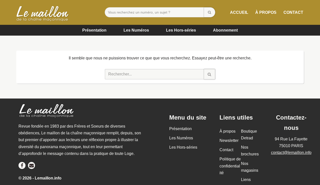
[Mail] (31, 165)
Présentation (94, 30)
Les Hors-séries (181, 30)
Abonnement (225, 30)
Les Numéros (136, 30)
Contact (293, 12)
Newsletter (229, 140)
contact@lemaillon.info (291, 152)
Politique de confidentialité (230, 166)
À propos (265, 12)
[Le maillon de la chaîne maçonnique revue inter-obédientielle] (44, 12)
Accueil (239, 12)
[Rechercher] (209, 12)
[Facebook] (22, 165)
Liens (246, 179)
